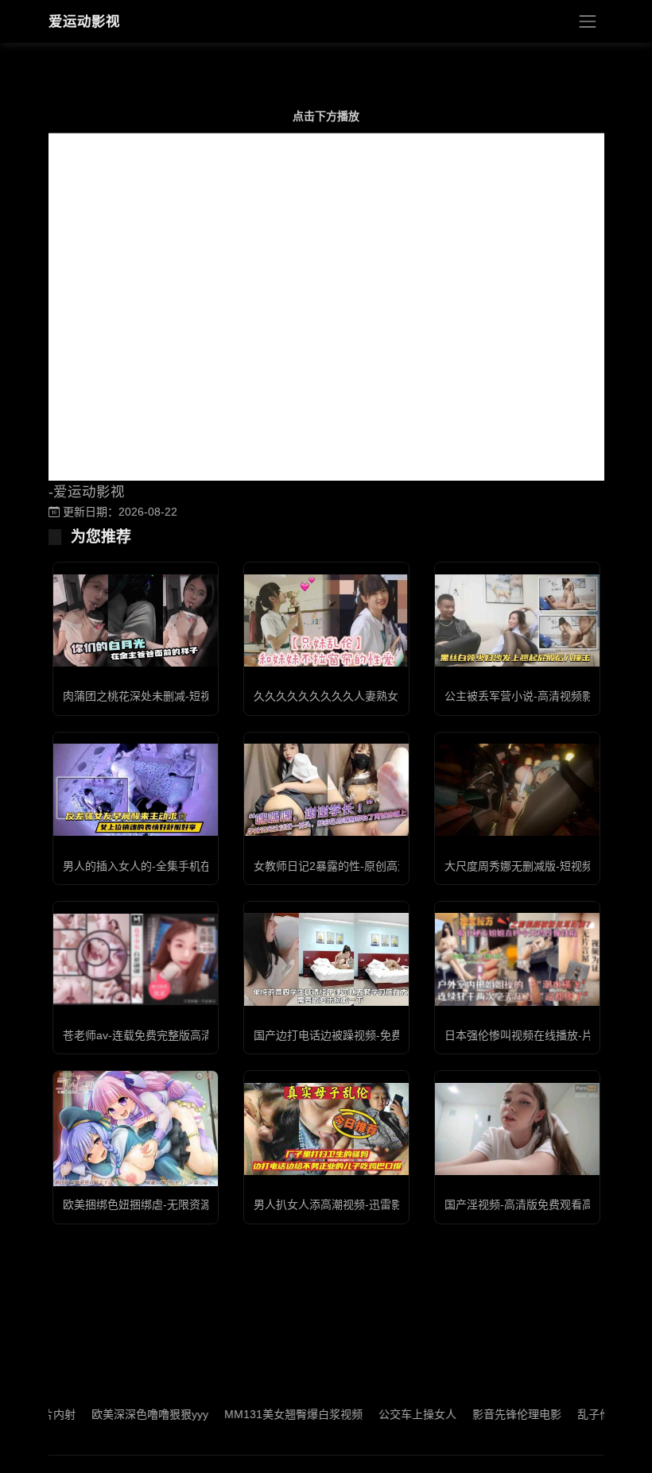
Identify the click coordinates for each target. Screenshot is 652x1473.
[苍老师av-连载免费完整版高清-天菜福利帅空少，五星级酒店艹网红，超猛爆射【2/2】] (135, 959)
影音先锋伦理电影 (488, 1414)
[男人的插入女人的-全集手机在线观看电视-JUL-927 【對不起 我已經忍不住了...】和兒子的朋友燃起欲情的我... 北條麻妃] (135, 790)
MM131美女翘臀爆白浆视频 (265, 1414)
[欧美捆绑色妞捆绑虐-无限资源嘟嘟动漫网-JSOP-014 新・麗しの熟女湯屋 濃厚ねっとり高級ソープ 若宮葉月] (135, 1128)
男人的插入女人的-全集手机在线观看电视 (165, 866)
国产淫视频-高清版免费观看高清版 (529, 1204)
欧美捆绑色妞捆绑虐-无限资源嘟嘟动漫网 (165, 1204)
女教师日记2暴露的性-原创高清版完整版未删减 (370, 866)
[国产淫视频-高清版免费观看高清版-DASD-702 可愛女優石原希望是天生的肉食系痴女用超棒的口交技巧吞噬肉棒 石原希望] (517, 1129)
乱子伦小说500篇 (592, 1414)
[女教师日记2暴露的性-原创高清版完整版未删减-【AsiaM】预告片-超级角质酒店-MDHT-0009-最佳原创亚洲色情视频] (326, 790)
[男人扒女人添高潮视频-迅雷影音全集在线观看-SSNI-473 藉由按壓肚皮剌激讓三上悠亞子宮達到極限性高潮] (326, 1129)
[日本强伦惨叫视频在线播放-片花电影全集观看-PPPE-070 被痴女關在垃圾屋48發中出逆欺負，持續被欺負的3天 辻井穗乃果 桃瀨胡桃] (517, 959)
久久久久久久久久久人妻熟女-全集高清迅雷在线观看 (384, 696)
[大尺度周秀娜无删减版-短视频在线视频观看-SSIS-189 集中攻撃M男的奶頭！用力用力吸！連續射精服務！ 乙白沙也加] (517, 790)
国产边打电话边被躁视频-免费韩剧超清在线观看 (372, 1035)
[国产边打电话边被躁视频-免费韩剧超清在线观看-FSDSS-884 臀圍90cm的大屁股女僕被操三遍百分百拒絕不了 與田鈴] (326, 959)
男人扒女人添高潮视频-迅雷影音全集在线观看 (367, 1204)
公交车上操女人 (389, 1414)
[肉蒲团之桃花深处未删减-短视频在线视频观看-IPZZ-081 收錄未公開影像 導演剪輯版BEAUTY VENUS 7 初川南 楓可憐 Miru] (135, 620)
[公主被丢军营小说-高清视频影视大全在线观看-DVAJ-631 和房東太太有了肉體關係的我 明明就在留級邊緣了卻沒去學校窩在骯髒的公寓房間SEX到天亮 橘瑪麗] (517, 620)
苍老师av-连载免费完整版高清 (137, 1035)
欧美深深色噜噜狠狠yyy (121, 1414)
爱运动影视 (84, 21)
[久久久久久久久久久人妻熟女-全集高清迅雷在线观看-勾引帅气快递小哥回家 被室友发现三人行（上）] (326, 620)
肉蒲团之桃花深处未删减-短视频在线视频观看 (176, 696)
